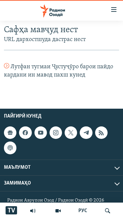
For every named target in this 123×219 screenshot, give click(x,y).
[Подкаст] (10, 148)
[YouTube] (58, 211)
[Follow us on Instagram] (56, 132)
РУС (82, 210)
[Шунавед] (33, 211)
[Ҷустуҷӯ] (107, 211)
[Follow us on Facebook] (25, 132)
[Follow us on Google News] (10, 132)
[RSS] (101, 132)
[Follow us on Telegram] (86, 132)
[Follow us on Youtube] (40, 132)
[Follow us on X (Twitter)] (71, 132)
